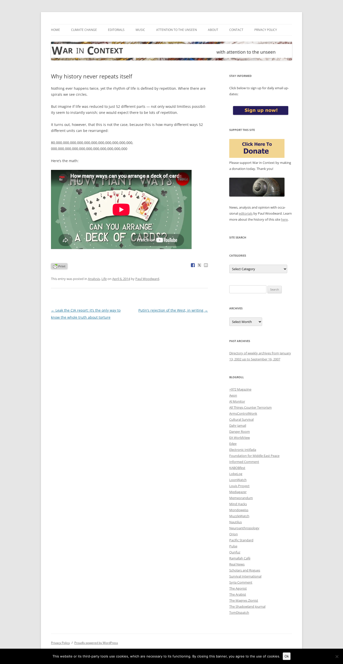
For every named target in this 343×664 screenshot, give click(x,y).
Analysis (94, 278)
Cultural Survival (241, 419)
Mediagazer (238, 492)
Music (140, 30)
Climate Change (84, 30)
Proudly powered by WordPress (96, 643)
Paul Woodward (147, 278)
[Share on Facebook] (193, 265)
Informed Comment (244, 461)
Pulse (233, 546)
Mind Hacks (238, 504)
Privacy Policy (265, 30)
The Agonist (238, 588)
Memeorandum (241, 498)
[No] (336, 656)
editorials (246, 213)
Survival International (245, 576)
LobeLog (235, 473)
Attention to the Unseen (176, 30)
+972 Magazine (240, 389)
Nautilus (235, 522)
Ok (286, 656)
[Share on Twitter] (199, 265)
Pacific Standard (241, 540)
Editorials (116, 30)
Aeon (233, 395)
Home (55, 30)
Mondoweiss (238, 510)
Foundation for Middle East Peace (254, 455)
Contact (236, 30)
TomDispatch (239, 612)
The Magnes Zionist (243, 600)
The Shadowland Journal (247, 606)
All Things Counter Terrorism (250, 407)
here (284, 219)
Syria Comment (240, 582)
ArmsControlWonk (243, 413)
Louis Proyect (239, 486)
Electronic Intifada (242, 449)
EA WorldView (239, 437)
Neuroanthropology (244, 528)
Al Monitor (237, 401)
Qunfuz (234, 552)
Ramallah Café (239, 558)
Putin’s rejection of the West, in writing (173, 310)
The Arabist (237, 594)
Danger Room (239, 431)
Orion (233, 534)
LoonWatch (238, 480)
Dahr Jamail (237, 425)
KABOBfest (237, 467)
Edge (233, 443)
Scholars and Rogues (244, 570)
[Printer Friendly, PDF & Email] (59, 265)
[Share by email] (206, 265)
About (213, 30)
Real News (237, 564)
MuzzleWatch (239, 516)
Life (104, 278)
